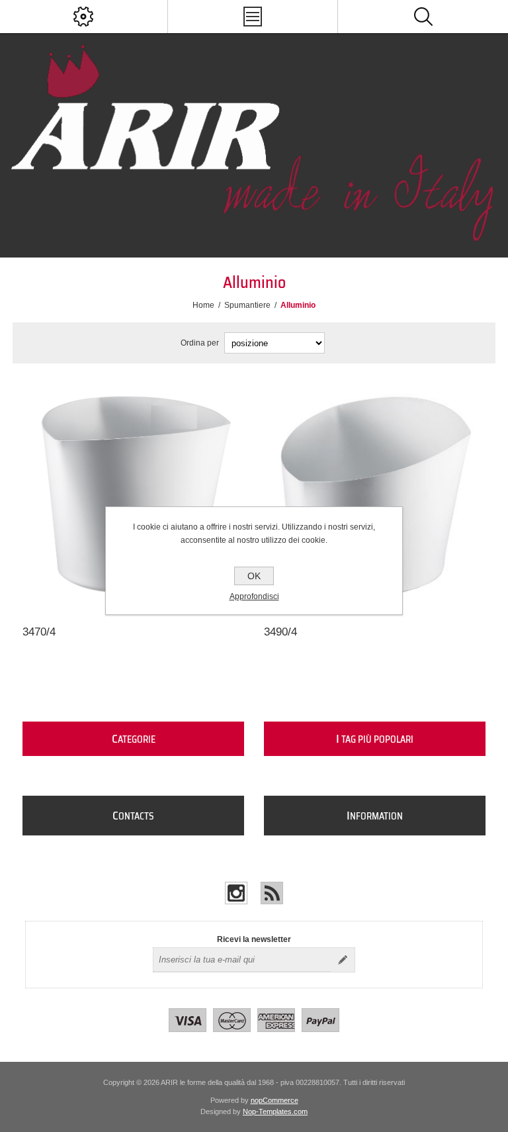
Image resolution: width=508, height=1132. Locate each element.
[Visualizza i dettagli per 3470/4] (133, 494)
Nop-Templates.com (275, 1111)
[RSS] (271, 893)
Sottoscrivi (343, 960)
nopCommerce (274, 1100)
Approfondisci (254, 596)
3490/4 (280, 632)
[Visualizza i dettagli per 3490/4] (375, 494)
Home (203, 305)
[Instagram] (236, 893)
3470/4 (39, 632)
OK (254, 576)
